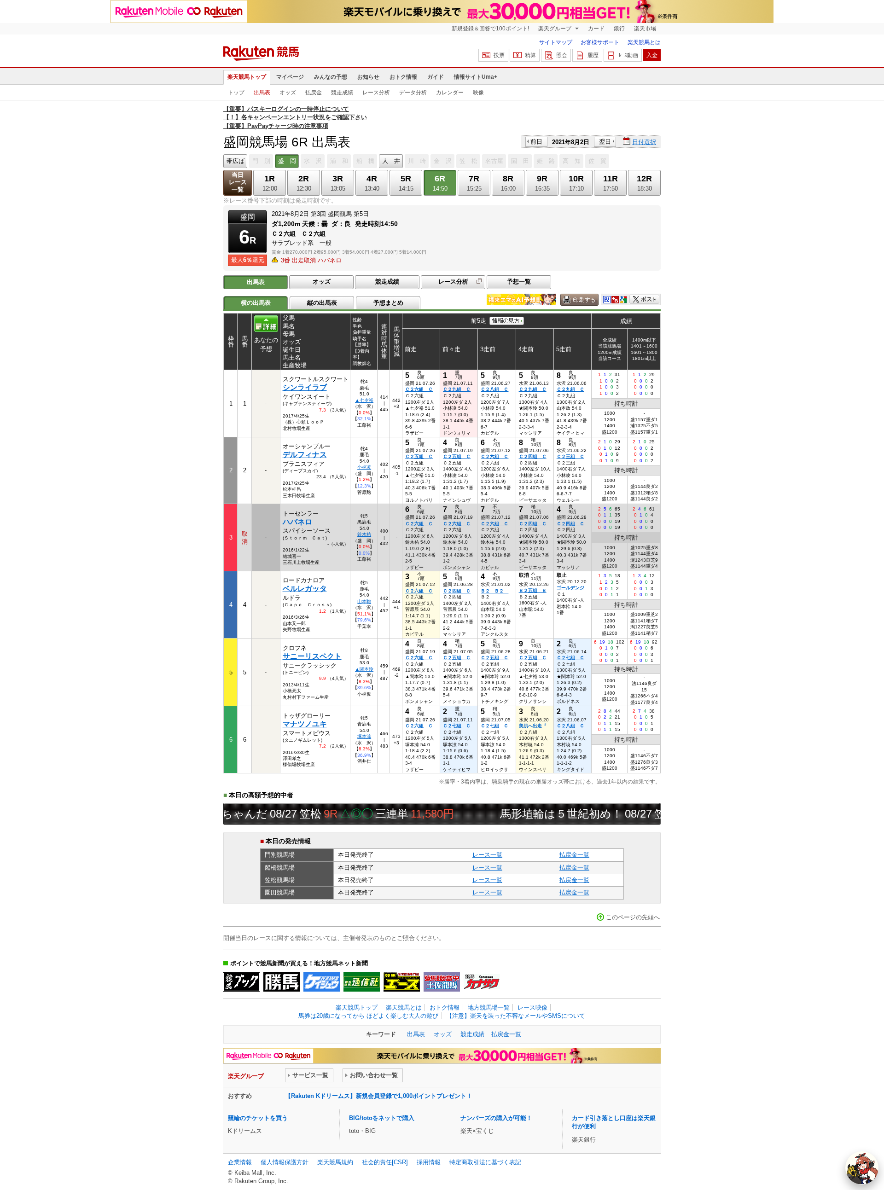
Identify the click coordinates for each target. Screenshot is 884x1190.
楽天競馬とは (644, 42)
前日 (536, 141)
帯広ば (235, 160)
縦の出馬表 (322, 302)
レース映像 (532, 1007)
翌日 (605, 141)
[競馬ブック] (241, 982)
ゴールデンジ (570, 587)
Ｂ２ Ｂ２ (494, 590)
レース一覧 (487, 854)
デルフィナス (305, 455)
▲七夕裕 (364, 400)
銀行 (619, 28)
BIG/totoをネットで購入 (381, 1118)
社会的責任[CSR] (385, 1162)
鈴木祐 (364, 534)
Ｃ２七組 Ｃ (570, 657)
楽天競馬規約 (335, 1162)
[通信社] (361, 982)
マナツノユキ (305, 724)
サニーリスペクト (312, 656)
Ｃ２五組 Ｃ (419, 456)
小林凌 (364, 467)
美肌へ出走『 (533, 725)
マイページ (290, 77)
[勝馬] (281, 982)
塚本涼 (364, 736)
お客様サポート (600, 42)
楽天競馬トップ (246, 77)
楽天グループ (555, 28)
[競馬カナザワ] (482, 982)
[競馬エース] (402, 982)
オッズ (287, 92)
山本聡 (364, 601)
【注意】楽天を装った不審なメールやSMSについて (515, 1015)
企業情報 (240, 1162)
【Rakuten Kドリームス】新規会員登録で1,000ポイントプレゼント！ (378, 1095)
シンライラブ (305, 387)
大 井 (391, 160)
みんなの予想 (330, 77)
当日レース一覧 (238, 182)
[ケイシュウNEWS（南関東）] (321, 982)
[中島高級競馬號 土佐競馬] (442, 982)
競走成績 (342, 92)
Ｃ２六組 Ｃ (419, 389)
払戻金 (313, 92)
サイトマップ (555, 42)
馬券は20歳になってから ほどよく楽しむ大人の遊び (368, 1015)
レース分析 (376, 92)
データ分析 (413, 92)
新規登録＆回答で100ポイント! (490, 28)
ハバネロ (297, 522)
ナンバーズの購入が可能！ (496, 1118)
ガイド (435, 77)
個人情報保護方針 (284, 1162)
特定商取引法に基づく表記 (485, 1162)
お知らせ (368, 77)
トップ (236, 92)
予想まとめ (388, 302)
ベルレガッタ (305, 588)
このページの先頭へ (633, 917)
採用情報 (429, 1162)
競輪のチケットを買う (258, 1118)
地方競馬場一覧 (489, 1007)
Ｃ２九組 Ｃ (457, 389)
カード (596, 28)
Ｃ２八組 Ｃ (494, 389)
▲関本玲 (364, 669)
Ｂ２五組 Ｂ (533, 590)
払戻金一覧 (574, 854)
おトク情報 (403, 77)
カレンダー (450, 92)
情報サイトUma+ (475, 77)
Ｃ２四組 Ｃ (533, 456)
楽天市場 (645, 28)
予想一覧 (519, 281)
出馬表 (262, 92)
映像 (478, 92)
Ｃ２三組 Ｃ (570, 456)
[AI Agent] (861, 1167)
